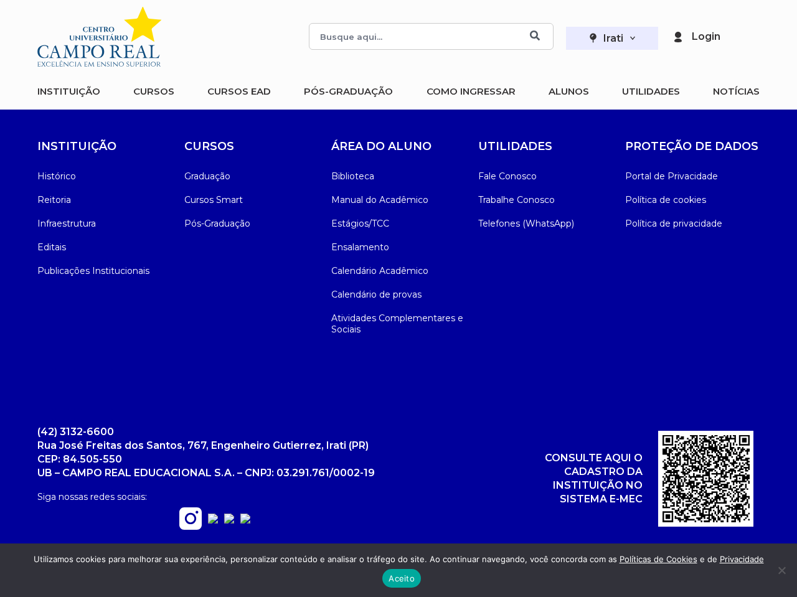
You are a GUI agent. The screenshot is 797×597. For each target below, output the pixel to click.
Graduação (207, 176)
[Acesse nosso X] (245, 520)
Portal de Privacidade (671, 176)
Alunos (569, 91)
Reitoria (54, 199)
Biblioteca (352, 176)
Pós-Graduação (348, 91)
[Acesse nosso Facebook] (213, 520)
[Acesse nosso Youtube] (229, 520)
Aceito (402, 578)
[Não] (781, 570)
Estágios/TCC (360, 223)
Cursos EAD (239, 91)
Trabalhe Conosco (516, 199)
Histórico (56, 176)
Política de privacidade (673, 223)
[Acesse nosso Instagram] (190, 526)
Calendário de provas (376, 294)
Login (706, 36)
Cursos (153, 91)
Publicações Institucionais (93, 270)
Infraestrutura (66, 223)
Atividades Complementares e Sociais (397, 324)
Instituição (68, 91)
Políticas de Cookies (658, 559)
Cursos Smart (213, 199)
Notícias (736, 91)
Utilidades (651, 91)
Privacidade (742, 559)
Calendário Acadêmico (379, 270)
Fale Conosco (507, 176)
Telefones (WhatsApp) (526, 223)
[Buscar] (535, 36)
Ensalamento (360, 247)
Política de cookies (665, 199)
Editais (51, 247)
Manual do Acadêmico (379, 199)
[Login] (678, 36)
